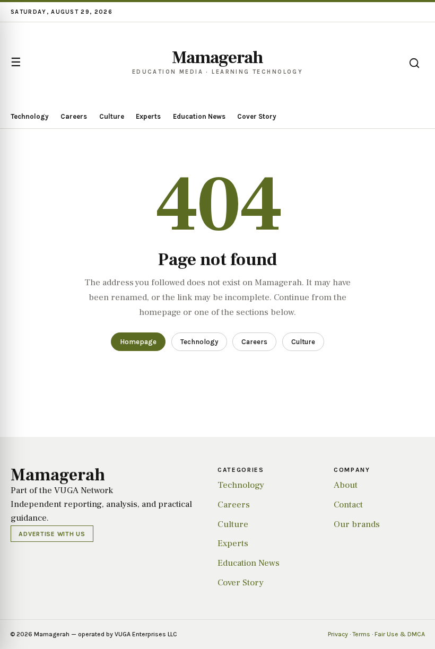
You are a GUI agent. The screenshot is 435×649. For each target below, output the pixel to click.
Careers (73, 116)
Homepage (138, 342)
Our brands (357, 524)
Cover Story (256, 116)
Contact (348, 505)
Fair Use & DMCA (400, 634)
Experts (148, 116)
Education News (199, 116)
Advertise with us (52, 534)
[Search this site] (414, 63)
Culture (111, 116)
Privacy (338, 634)
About (346, 485)
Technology (30, 116)
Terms (361, 634)
